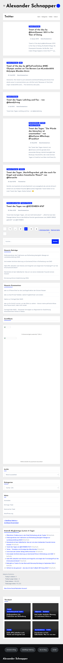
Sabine (6, 299)
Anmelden (7, 500)
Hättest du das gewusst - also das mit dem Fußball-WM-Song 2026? (27, 568)
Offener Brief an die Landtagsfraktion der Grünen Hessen (27, 290)
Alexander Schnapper (31, 6)
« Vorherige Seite (44, 230)
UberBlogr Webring (11, 520)
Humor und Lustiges (13, 203)
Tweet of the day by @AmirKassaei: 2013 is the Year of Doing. (41, 32)
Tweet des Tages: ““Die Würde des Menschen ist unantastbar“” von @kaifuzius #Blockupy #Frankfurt (42, 134)
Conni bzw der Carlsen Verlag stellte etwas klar (20, 551)
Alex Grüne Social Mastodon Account (15, 588)
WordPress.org (8, 513)
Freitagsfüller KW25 (17, 299)
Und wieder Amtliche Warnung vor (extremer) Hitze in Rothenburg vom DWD (28, 261)
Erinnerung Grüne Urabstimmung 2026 (16, 278)
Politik (43, 123)
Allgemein (38, 611)
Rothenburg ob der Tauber (15, 611)
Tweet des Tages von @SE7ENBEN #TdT (25, 206)
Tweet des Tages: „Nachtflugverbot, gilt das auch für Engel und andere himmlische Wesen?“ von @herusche (31, 175)
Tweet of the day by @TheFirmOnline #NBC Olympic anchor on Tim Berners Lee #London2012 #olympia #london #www (30, 68)
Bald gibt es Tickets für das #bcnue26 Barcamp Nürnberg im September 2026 (30, 563)
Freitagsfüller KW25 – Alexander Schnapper (18, 309)
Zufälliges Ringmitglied (11, 523)
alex (5, 290)
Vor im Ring (43, 650)
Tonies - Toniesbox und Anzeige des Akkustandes (21, 549)
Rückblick (46, 611)
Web (20, 62)
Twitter (21, 169)
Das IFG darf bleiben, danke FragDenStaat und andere (26, 295)
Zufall (54, 650)
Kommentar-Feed (9, 509)
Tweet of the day (34, 26)
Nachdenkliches (34, 123)
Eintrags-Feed (8, 505)
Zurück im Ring (11, 650)
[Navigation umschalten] (4, 6)
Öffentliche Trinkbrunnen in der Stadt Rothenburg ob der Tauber (26, 535)
